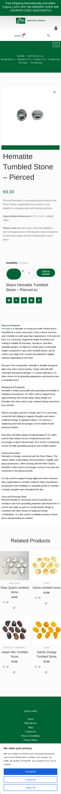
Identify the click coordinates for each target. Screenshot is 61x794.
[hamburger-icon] (56, 44)
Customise (30, 779)
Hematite (23, 59)
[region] (30, 768)
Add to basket (46, 273)
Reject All (30, 787)
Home (21, 56)
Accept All (30, 771)
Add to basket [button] (18, 602)
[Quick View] (7, 602)
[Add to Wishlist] (14, 274)
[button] (56, 28)
